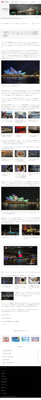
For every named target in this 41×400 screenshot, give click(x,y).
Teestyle (5, 2)
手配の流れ (3, 376)
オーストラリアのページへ (6, 318)
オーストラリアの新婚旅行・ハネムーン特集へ (10, 321)
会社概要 (2, 373)
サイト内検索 (3, 393)
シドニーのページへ (5, 314)
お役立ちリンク (4, 384)
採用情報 (2, 390)
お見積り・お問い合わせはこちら (20, 330)
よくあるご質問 (4, 378)
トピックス (3, 370)
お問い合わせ (3, 387)
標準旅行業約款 (4, 381)
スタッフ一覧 (3, 367)
